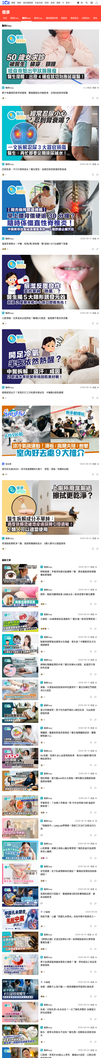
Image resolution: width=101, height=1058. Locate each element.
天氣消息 (39, 2)
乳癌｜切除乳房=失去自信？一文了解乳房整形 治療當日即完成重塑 (68, 1011)
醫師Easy (26, 18)
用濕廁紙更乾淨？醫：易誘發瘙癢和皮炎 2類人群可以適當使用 (33, 543)
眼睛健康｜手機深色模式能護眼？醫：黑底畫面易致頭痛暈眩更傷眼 (68, 573)
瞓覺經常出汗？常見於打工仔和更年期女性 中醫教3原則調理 (32, 392)
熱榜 (53, 2)
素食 (95, 18)
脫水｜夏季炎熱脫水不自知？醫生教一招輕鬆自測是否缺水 (68, 1034)
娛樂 (19, 2)
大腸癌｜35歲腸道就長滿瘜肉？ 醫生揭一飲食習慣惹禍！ (68, 619)
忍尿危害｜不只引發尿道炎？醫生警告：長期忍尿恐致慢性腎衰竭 (34, 169)
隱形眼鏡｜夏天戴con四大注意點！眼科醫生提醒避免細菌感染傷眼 (67, 780)
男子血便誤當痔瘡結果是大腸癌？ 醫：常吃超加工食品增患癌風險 (68, 963)
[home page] (5, 2)
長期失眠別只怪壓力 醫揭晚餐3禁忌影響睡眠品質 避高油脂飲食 (67, 895)
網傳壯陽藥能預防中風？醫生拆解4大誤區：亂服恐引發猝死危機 (67, 666)
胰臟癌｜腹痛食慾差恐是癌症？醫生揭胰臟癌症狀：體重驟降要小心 (68, 734)
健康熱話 (74, 18)
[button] (93, 98)
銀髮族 (64, 18)
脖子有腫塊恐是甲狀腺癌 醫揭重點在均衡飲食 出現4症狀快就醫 (35, 93)
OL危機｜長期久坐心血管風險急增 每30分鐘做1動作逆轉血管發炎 (68, 757)
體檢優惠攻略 (52, 18)
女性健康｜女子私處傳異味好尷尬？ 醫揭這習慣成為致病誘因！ (68, 873)
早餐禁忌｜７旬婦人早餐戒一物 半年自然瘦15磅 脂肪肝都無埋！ (67, 804)
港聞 (13, 2)
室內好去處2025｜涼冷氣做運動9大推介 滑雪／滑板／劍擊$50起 (35, 469)
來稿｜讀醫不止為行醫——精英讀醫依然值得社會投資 (67, 986)
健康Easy (14, 18)
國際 (58, 2)
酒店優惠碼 (28, 2)
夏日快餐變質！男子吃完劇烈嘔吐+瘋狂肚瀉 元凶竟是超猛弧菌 (67, 711)
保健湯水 (86, 18)
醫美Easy (38, 18)
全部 (5, 18)
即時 (47, 2)
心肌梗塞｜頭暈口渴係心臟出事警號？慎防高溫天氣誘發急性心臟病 (68, 850)
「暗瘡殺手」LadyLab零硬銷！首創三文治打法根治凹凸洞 (68, 827)
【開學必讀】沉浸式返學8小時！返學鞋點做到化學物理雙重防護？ (67, 941)
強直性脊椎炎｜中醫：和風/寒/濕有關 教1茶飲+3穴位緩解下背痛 (35, 243)
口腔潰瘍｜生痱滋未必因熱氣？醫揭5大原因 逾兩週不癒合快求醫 (35, 318)
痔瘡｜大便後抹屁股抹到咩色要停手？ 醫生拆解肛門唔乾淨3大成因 (68, 689)
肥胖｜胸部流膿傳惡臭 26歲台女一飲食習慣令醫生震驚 (67, 594)
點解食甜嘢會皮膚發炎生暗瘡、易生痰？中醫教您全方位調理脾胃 (68, 643)
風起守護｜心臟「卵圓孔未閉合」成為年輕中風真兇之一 (68, 916)
